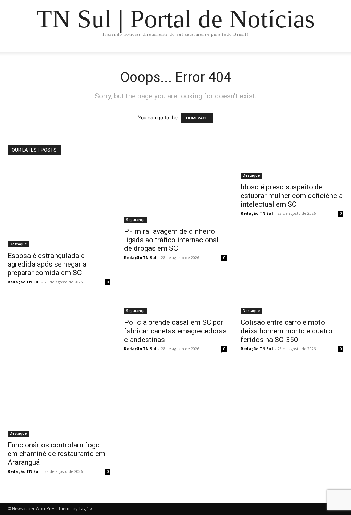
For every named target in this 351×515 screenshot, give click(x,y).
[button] (335, 53)
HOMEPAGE (197, 117)
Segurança (135, 219)
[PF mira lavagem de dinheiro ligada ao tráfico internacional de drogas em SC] (175, 193)
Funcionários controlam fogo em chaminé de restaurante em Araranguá (56, 453)
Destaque (18, 244)
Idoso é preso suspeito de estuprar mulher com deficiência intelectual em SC (292, 195)
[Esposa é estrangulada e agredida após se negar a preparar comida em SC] (59, 205)
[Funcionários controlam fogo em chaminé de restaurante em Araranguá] (59, 368)
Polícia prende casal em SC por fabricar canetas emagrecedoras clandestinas (175, 331)
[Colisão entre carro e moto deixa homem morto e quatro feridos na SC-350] (292, 306)
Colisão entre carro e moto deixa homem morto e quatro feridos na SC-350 (286, 331)
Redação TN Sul (24, 281)
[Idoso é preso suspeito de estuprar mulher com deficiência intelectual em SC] (292, 171)
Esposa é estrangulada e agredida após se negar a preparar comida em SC (47, 264)
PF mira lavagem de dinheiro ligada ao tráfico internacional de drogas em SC (171, 240)
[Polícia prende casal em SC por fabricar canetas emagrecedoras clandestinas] (175, 306)
